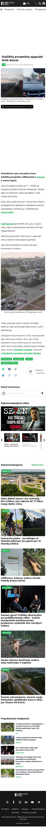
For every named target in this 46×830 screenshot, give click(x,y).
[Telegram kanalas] (38, 802)
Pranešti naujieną (23, 350)
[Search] (36, 3)
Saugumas (20, 753)
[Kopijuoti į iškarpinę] (9, 375)
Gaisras (29, 359)
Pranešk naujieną (24, 9)
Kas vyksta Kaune (26, 65)
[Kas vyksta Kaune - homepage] (9, 3)
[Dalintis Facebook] (9, 369)
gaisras (40, 177)
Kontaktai (5, 809)
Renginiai (19, 766)
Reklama (15, 809)
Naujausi (25, 809)
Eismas (5, 511)
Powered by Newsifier (23, 823)
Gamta (5, 551)
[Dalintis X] (15, 369)
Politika (6, 588)
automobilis (7, 212)
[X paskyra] (7, 802)
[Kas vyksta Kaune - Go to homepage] (23, 794)
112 (3, 65)
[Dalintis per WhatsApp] (3, 369)
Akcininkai (15, 813)
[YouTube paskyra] (32, 802)
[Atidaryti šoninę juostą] (1, 9)
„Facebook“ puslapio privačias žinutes (21, 353)
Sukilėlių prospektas (9, 363)
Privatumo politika (29, 813)
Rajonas (6, 633)
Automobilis (6, 359)
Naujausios (9, 9)
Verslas (6, 471)
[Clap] (30, 371)
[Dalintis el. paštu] (15, 375)
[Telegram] (3, 375)
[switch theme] (40, 3)
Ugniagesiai (7, 224)
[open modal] (43, 3)
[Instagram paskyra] (20, 802)
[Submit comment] (42, 393)
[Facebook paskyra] (13, 802)
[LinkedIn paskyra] (26, 802)
